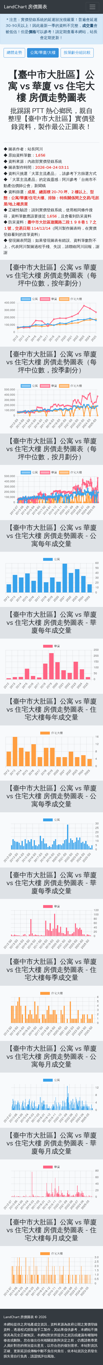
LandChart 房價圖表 (25, 7)
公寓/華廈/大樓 (43, 52)
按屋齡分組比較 (77, 52)
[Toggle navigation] (92, 7)
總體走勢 (14, 52)
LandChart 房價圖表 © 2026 (25, 1317)
